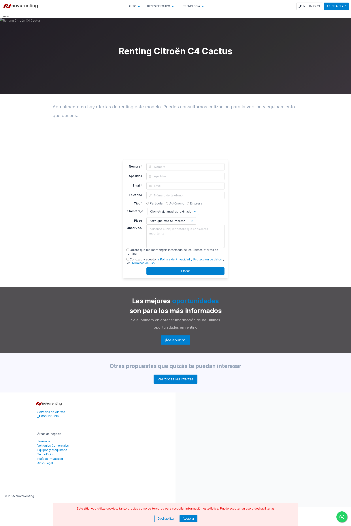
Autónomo (176, 203)
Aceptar (188, 518)
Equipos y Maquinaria (52, 450)
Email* (137, 185)
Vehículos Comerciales (53, 445)
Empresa (195, 203)
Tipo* (138, 203)
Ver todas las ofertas (175, 379)
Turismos (43, 441)
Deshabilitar (166, 518)
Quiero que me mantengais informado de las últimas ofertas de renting (172, 251)
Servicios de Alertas (51, 412)
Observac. (134, 228)
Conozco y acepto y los (175, 261)
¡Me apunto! (175, 340)
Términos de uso (143, 263)
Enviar (185, 271)
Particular (156, 203)
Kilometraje (135, 211)
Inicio (6, 16)
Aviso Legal (45, 463)
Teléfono (135, 195)
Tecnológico (45, 454)
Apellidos (135, 176)
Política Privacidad (50, 459)
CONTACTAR (336, 6)
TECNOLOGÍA (191, 6)
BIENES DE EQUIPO (158, 6)
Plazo (138, 220)
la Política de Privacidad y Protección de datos (189, 259)
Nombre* (135, 166)
